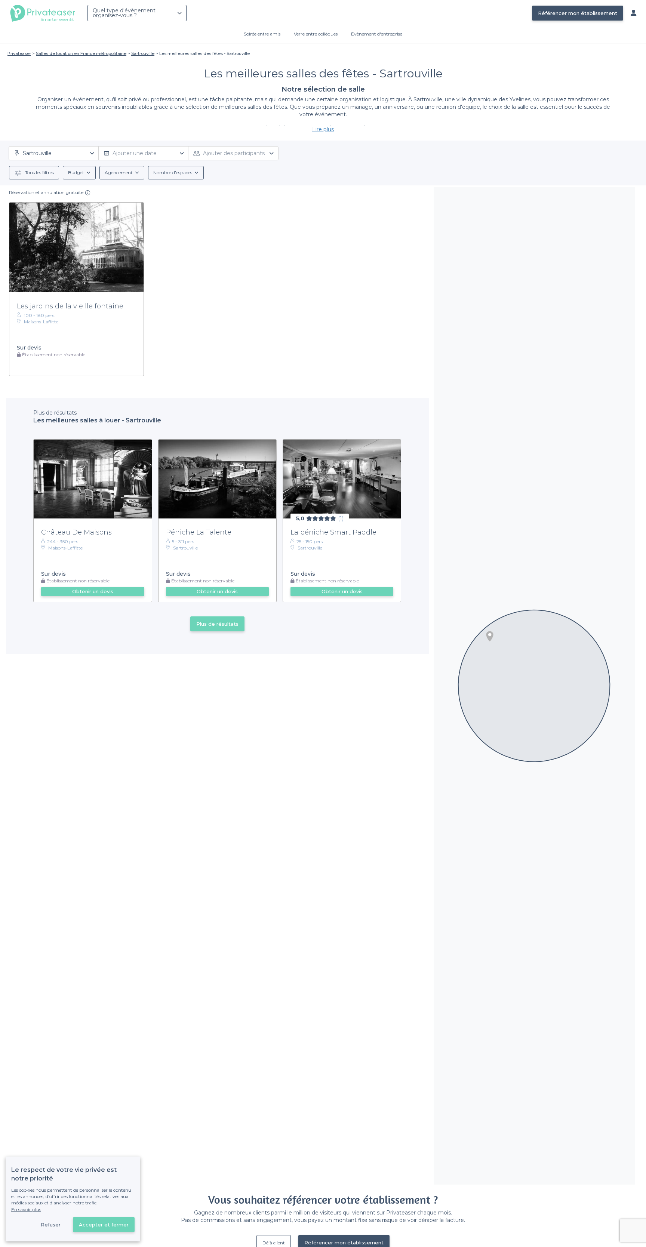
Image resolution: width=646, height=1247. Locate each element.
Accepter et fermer (104, 1225)
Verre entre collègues (316, 34)
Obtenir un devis (92, 591)
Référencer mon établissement (577, 13)
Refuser (51, 1225)
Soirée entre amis (262, 34)
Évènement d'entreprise (376, 34)
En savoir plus (26, 1209)
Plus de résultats (217, 624)
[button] (489, 636)
